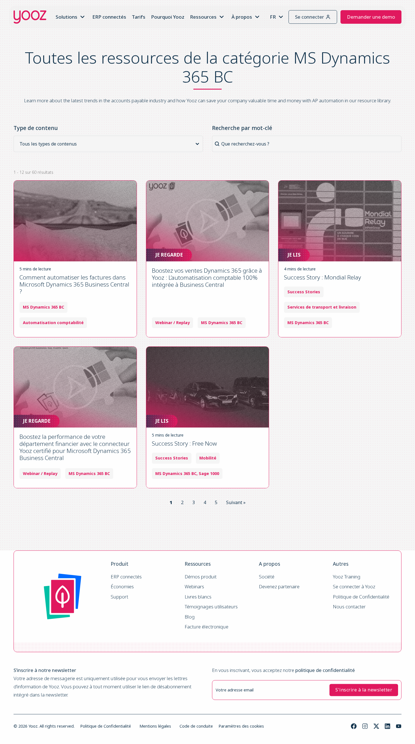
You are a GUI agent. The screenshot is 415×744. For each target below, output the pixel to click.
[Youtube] (398, 726)
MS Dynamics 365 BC (43, 307)
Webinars (194, 587)
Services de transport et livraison (321, 307)
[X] (376, 726)
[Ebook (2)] (109, 151)
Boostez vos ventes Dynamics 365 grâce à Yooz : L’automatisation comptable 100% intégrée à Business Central (207, 277)
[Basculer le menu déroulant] (82, 17)
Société (266, 577)
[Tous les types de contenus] (109, 144)
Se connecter (309, 17)
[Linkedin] (387, 726)
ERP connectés (109, 17)
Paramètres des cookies (241, 726)
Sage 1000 (209, 474)
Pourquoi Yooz (167, 17)
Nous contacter (349, 607)
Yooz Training (347, 577)
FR (273, 17)
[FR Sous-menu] (281, 17)
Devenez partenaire (279, 587)
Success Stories (303, 292)
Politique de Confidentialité (361, 597)
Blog (190, 617)
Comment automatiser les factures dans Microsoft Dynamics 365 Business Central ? (74, 284)
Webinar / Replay (172, 323)
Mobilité (207, 458)
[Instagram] (365, 726)
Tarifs (138, 17)
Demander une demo (371, 17)
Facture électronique (206, 627)
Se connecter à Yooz (354, 587)
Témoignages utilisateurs (211, 607)
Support (119, 597)
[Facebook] (354, 726)
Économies (122, 587)
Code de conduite (196, 726)
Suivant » (236, 502)
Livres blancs (198, 597)
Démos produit (201, 577)
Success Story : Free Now (184, 443)
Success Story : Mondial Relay (322, 277)
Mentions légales (155, 726)
